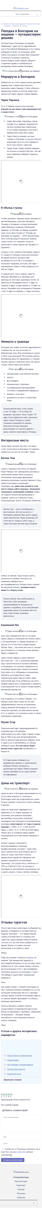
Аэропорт (21, 1185)
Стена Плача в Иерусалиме (19, 1055)
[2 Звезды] (4, 1097)
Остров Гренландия (16, 1069)
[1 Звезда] (2, 1097)
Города (21, 1189)
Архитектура (21, 1181)
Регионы (21, 1193)
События (21, 1197)
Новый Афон (13, 1060)
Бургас (31, 957)
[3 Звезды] (7, 1097)
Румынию (29, 139)
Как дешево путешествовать (20, 1064)
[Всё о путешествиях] (21, 6)
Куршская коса (14, 1073)
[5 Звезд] (11, 1097)
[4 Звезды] (9, 1097)
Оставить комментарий (12, 1160)
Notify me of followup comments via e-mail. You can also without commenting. (21, 1152)
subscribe (21, 1152)
